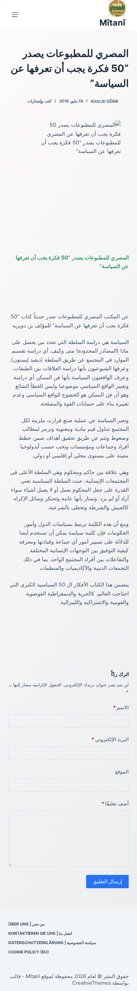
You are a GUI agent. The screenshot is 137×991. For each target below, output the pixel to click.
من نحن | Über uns (26, 923)
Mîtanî (112, 23)
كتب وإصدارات (39, 100)
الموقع (122, 771)
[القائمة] (15, 15)
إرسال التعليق (107, 881)
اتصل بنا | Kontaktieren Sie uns (40, 933)
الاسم (121, 707)
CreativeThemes (91, 983)
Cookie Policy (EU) (28, 951)
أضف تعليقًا (115, 803)
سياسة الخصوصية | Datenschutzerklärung (52, 942)
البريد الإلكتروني (110, 739)
